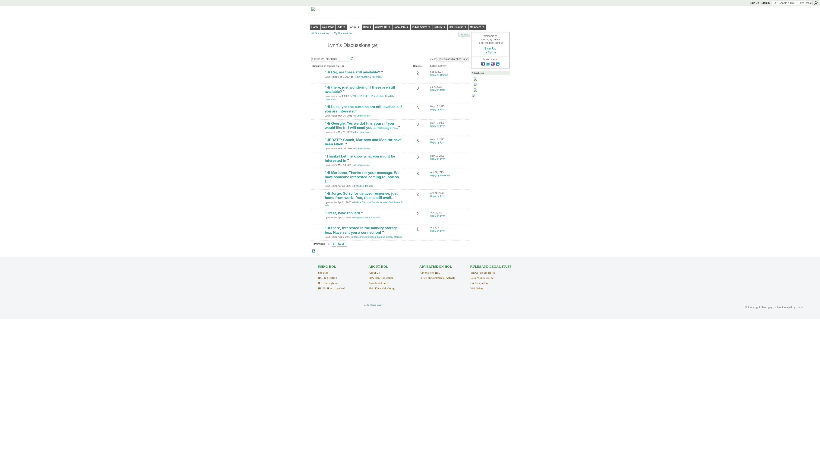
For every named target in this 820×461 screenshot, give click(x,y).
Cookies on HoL (479, 283)
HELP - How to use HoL (332, 288)
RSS (314, 251)
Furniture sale (362, 115)
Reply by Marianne (440, 175)
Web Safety (476, 288)
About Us (374, 272)
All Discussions (320, 33)
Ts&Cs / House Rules (482, 272)
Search (816, 3)
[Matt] (317, 94)
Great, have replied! (344, 213)
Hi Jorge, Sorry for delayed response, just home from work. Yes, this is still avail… (361, 195)
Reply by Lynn (437, 109)
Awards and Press (378, 283)
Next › (342, 244)
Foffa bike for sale (363, 186)
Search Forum (352, 59)
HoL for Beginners (328, 283)
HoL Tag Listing (327, 277)
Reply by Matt (437, 90)
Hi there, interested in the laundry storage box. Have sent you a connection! (361, 230)
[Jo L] (317, 235)
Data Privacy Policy (481, 277)
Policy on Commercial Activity (437, 277)
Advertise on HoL (430, 272)
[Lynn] (318, 53)
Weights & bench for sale (367, 217)
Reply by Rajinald (439, 75)
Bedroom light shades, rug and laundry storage (377, 237)
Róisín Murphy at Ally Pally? (368, 77)
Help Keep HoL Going (382, 288)
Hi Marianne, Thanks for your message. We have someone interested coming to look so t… (362, 177)
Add (466, 34)
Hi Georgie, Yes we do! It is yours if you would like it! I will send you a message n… (361, 125)
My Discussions (343, 33)
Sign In (765, 2)
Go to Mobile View (373, 305)
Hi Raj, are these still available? (354, 72)
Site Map (323, 272)
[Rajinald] (317, 79)
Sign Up (754, 2)
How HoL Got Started (381, 277)
